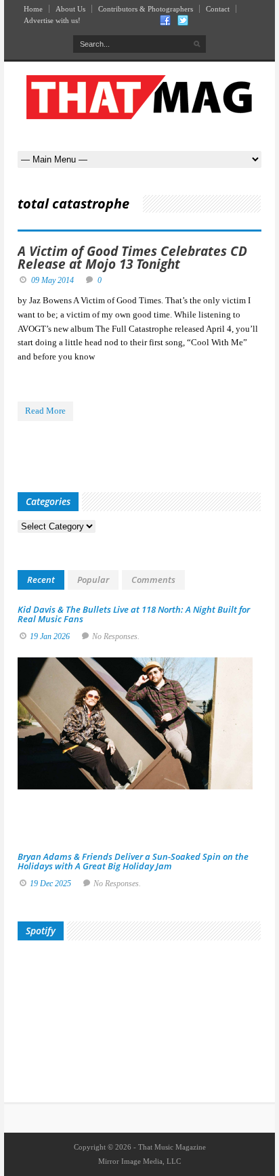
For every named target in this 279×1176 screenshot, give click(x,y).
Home (33, 9)
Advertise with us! (52, 20)
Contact (218, 9)
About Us (70, 9)
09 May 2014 (52, 280)
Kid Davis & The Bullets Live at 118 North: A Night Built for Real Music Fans (134, 614)
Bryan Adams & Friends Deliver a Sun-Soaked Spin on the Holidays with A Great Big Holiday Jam (133, 861)
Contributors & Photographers (145, 9)
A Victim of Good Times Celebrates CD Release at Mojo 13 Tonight (132, 257)
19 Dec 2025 (50, 883)
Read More (45, 411)
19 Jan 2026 (50, 636)
